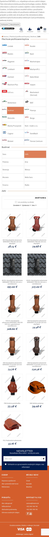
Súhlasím (4, 24)
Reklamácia (5, 487)
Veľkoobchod (6, 506)
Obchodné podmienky (9, 509)
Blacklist (29, 487)
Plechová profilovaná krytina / (20, 37)
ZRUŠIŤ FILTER (40, 198)
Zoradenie (16, 205)
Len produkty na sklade (25, 202)
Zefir (38, 37)
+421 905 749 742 (32, 509)
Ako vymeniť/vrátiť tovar (10, 484)
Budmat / (34, 37)
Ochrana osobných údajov (10, 513)
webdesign (19, 534)
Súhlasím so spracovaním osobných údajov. (25, 465)
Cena (33, 205)
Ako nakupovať (7, 503)
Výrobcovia (25, 205)
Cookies (3, 9)
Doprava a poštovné (8, 481)
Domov (6, 37)
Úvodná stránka (15, 525)
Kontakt (29, 484)
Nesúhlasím (14, 24)
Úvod (28, 481)
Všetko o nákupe (27, 525)
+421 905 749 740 (32, 506)
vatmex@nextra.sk (32, 503)
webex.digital (28, 534)
